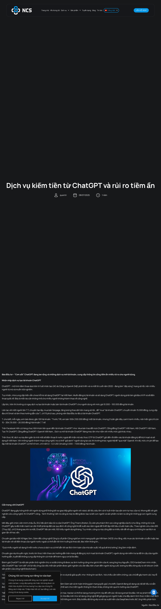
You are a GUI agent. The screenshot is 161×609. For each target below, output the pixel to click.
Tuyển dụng (86, 10)
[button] (130, 10)
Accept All (45, 598)
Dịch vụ (64, 10)
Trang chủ (45, 10)
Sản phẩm (74, 10)
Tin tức (99, 10)
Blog (94, 10)
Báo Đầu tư (154, 605)
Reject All (20, 598)
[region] (32, 587)
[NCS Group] (22, 10)
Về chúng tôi (55, 10)
